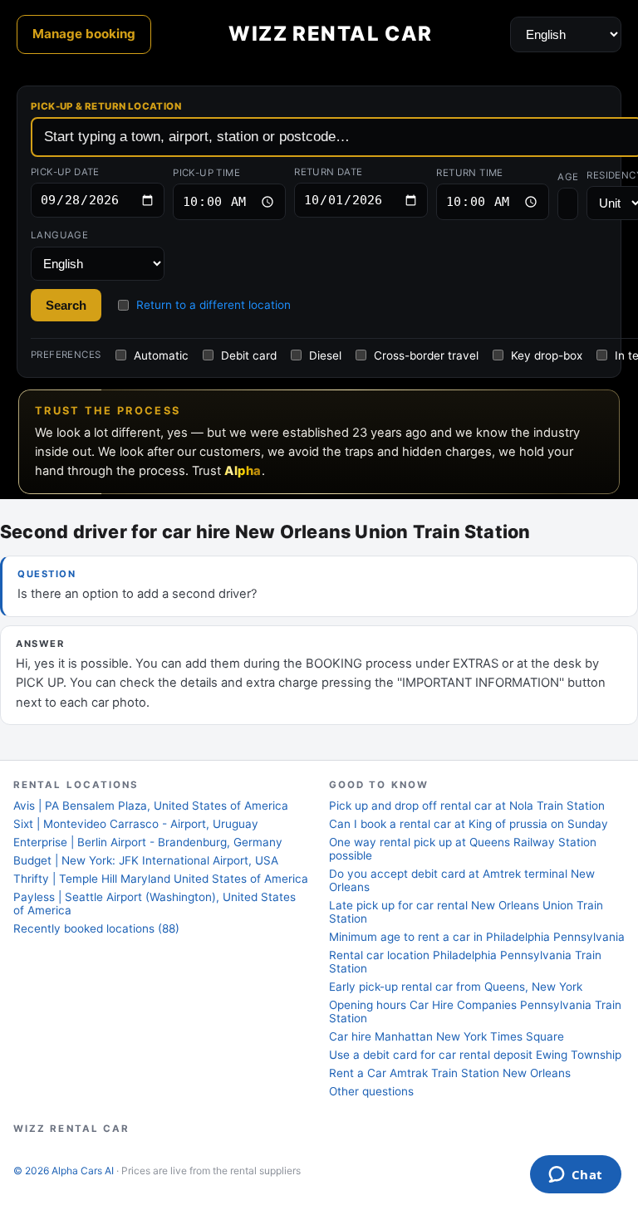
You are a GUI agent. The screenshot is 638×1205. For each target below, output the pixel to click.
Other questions (371, 1091)
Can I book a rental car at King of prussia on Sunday (468, 823)
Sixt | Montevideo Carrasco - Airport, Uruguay (135, 823)
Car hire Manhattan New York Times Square (446, 1036)
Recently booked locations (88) (96, 928)
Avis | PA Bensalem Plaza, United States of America (150, 805)
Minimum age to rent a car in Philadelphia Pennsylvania (477, 936)
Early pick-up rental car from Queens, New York (455, 986)
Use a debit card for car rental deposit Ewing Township (475, 1054)
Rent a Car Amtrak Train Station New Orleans (450, 1073)
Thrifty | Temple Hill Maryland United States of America (160, 878)
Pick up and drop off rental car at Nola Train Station (467, 805)
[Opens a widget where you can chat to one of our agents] (575, 1176)
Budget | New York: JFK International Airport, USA (145, 860)
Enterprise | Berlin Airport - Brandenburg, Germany (147, 842)
